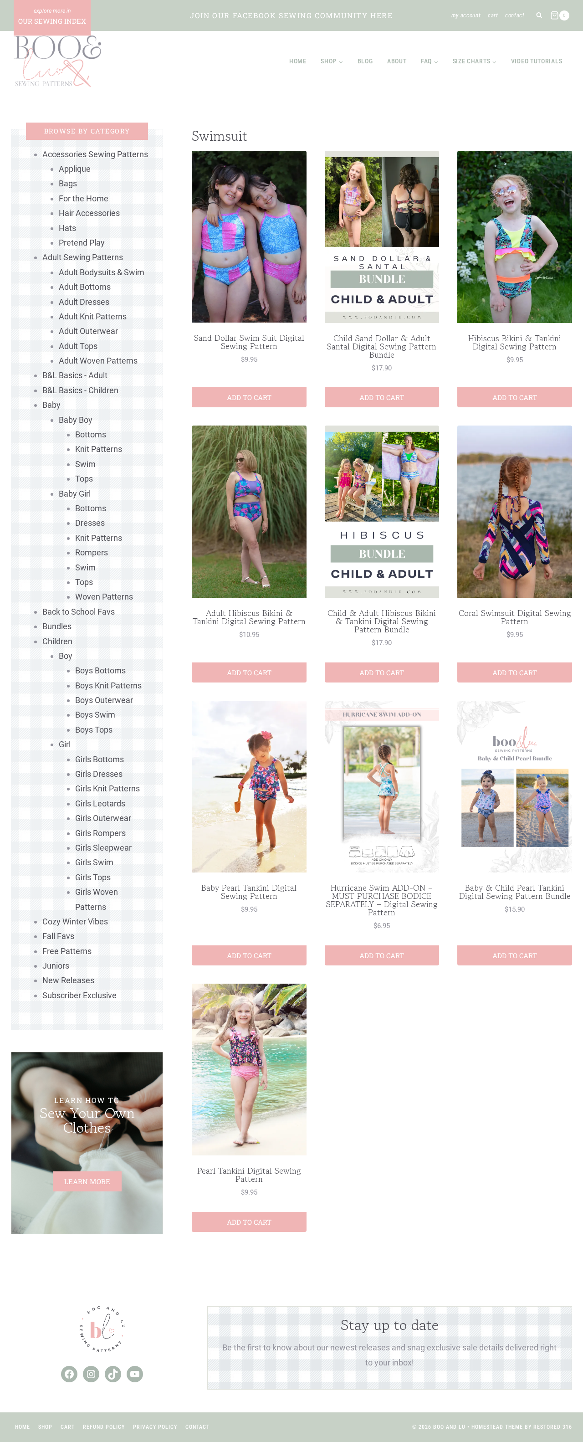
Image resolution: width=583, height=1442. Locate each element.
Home (298, 61)
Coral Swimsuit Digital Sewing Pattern (515, 617)
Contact (515, 15)
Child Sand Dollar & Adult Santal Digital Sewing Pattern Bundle (381, 346)
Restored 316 (552, 1427)
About (397, 61)
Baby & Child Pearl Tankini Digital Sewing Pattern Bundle (515, 892)
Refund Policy (104, 1427)
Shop (45, 1427)
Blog (365, 61)
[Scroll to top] (559, 1405)
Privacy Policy (155, 1427)
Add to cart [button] (249, 397)
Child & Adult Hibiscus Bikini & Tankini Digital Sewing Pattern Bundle (381, 621)
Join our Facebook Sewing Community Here (291, 15)
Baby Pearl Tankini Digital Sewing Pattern (249, 892)
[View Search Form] (539, 15)
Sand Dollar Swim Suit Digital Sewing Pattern (249, 342)
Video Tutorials (537, 61)
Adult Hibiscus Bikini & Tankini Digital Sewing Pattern (249, 617)
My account (466, 15)
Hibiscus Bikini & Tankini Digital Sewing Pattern (514, 342)
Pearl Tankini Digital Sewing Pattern (249, 1175)
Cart (493, 15)
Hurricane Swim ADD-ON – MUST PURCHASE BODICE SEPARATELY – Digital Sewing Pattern (382, 900)
